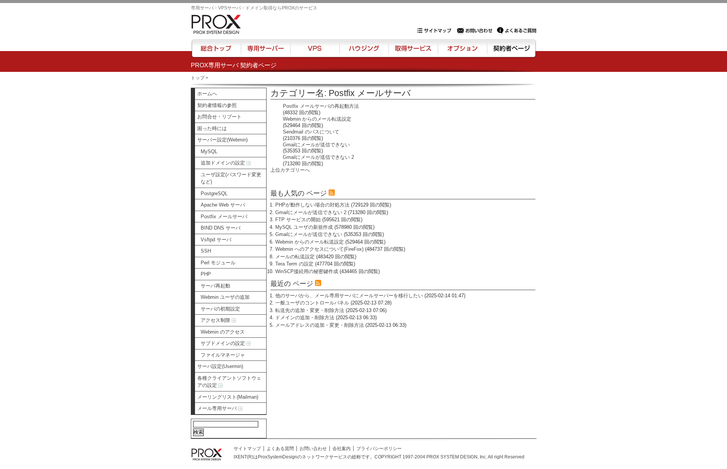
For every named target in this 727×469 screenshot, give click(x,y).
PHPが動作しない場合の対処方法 (312, 205)
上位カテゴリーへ (290, 170)
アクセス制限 (216, 320)
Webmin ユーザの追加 (225, 297)
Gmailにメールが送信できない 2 (318, 157)
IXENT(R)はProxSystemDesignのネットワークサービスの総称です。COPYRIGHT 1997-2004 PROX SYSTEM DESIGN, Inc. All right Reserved (379, 457)
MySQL (209, 151)
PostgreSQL (214, 193)
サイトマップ (436, 30)
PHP (206, 274)
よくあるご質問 (516, 30)
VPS (315, 52)
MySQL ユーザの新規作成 (304, 227)
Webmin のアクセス (223, 332)
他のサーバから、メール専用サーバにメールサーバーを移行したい (349, 295)
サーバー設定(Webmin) (222, 140)
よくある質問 (280, 448)
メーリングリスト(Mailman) (227, 397)
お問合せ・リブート (219, 117)
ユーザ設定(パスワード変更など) (231, 178)
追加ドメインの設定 (223, 163)
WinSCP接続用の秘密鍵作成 (306, 271)
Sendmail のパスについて (311, 132)
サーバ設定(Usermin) (220, 366)
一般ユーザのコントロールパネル (312, 303)
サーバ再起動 (215, 286)
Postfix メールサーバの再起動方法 (321, 106)
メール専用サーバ (217, 408)
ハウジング (363, 52)
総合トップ (216, 52)
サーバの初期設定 (220, 309)
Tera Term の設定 (294, 264)
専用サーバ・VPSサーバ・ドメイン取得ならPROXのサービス (254, 8)
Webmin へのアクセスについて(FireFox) (319, 249)
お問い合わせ (476, 30)
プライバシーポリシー (379, 448)
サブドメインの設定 (223, 343)
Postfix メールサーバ (224, 216)
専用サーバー (265, 52)
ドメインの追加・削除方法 (304, 317)
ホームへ (207, 93)
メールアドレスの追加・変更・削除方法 (319, 325)
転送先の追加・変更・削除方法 (309, 310)
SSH (206, 251)
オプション (462, 52)
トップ (197, 78)
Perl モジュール (218, 263)
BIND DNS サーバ (220, 228)
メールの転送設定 (295, 256)
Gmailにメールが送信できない (316, 145)
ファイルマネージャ (223, 355)
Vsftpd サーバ (216, 239)
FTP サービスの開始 (298, 219)
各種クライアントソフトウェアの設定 (229, 381)
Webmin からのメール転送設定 (317, 119)
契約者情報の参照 (217, 105)
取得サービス (412, 52)
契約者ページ (510, 52)
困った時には (212, 128)
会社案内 (341, 448)
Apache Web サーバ (223, 205)
